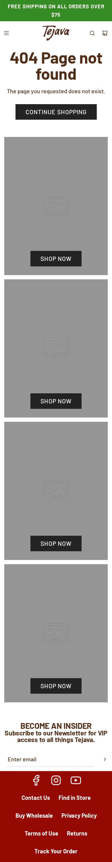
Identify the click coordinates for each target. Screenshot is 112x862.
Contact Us (36, 797)
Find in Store (75, 797)
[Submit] (105, 759)
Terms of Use (41, 833)
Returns (77, 833)
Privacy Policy (79, 815)
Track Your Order (56, 851)
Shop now (56, 258)
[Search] (92, 33)
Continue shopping (56, 111)
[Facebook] (36, 780)
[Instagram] (56, 780)
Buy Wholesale (34, 815)
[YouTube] (75, 780)
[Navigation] (6, 33)
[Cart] (105, 33)
